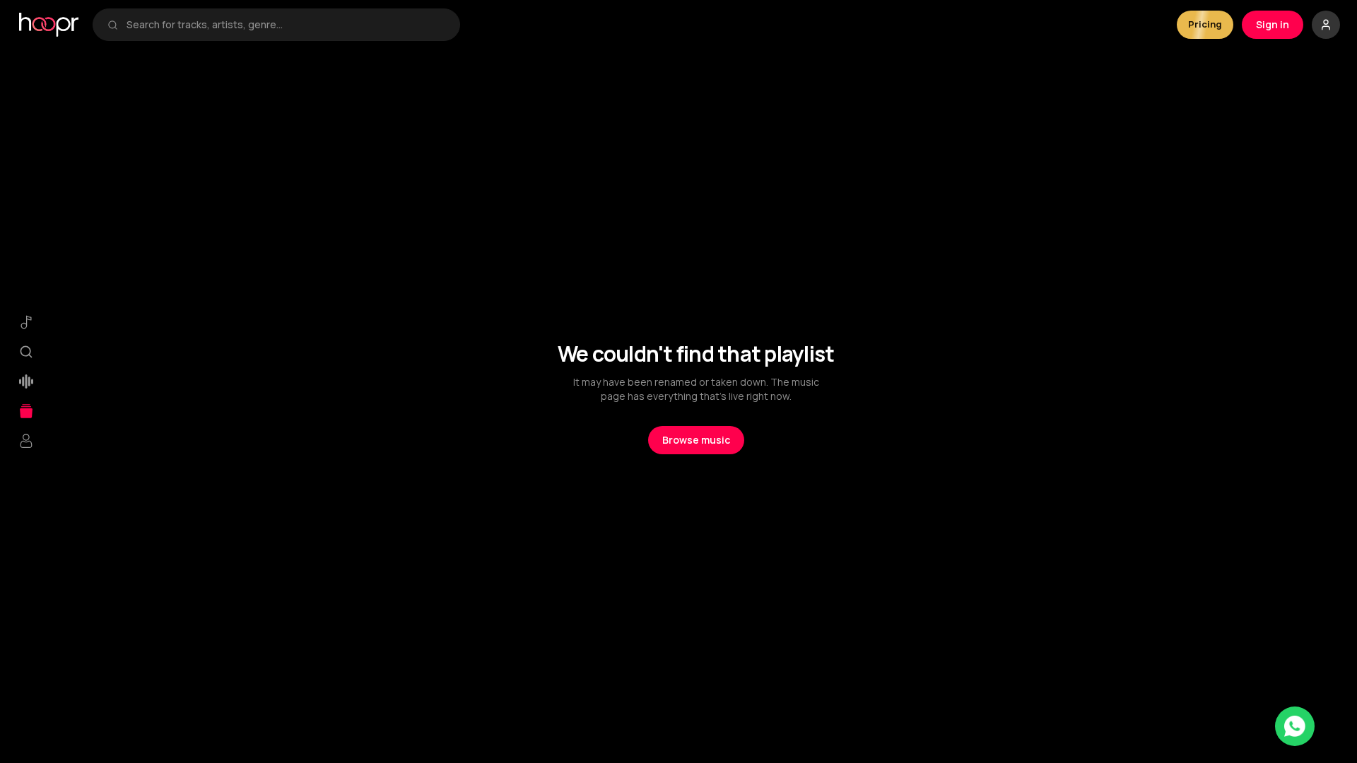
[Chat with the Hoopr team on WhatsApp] (1295, 726)
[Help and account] (1326, 25)
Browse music (696, 439)
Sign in (1272, 24)
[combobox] (286, 25)
